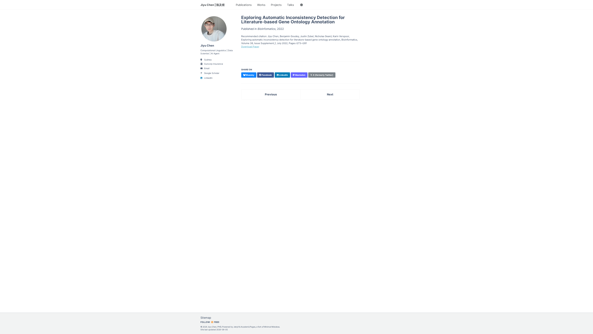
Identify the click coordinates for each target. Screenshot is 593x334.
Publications (244, 4)
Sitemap (205, 317)
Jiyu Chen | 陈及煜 (212, 4)
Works (261, 4)
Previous (271, 94)
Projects (276, 4)
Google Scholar (211, 73)
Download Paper (250, 46)
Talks (290, 4)
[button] (301, 5)
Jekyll (236, 327)
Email (206, 68)
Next (330, 94)
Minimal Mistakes (272, 327)
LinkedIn (208, 78)
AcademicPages (248, 327)
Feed (216, 322)
